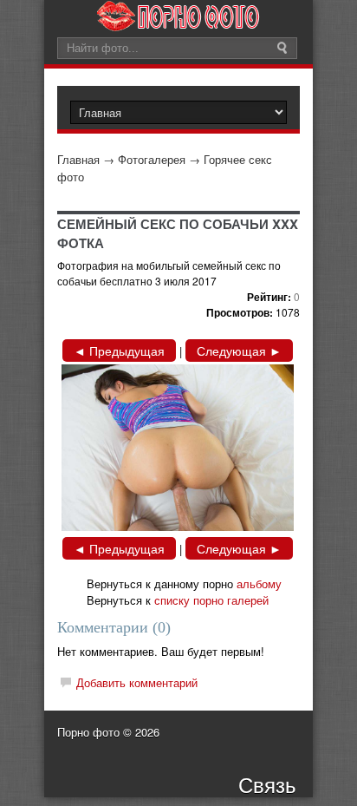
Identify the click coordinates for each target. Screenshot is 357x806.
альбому (259, 583)
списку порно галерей (211, 600)
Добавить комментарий (137, 682)
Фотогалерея (151, 159)
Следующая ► (239, 350)
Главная (78, 159)
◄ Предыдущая (119, 350)
